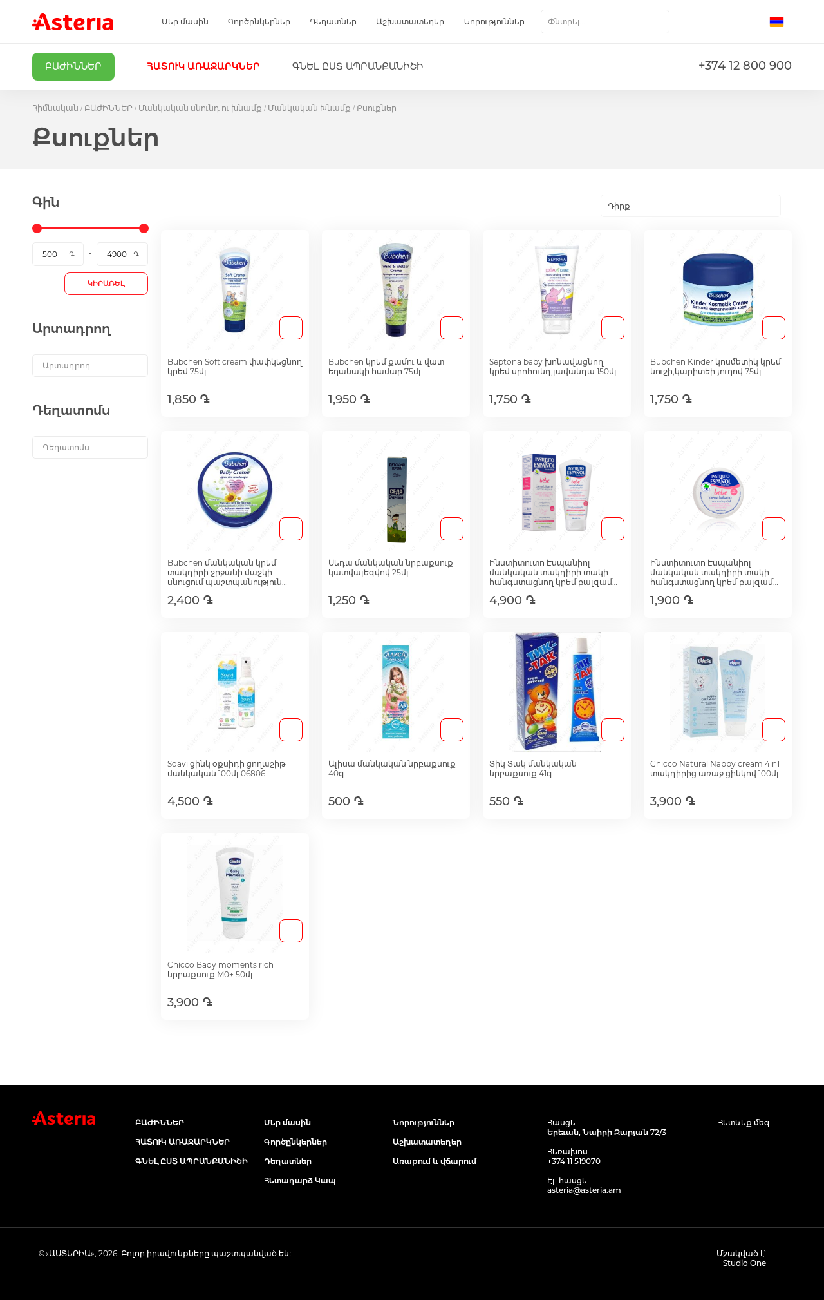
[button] (780, 22)
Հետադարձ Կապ (300, 1180)
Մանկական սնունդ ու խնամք (200, 108)
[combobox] (605, 21)
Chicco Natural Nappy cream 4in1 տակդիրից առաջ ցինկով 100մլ (715, 768)
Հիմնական (55, 108)
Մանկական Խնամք (309, 108)
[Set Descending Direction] (792, 206)
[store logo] (72, 21)
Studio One (744, 1263)
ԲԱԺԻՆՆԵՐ (108, 108)
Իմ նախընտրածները (725, 21)
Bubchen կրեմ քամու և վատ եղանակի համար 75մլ (386, 366)
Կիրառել (106, 283)
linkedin (784, 1147)
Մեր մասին (185, 21)
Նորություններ (494, 21)
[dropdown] (90, 365)
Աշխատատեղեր (410, 21)
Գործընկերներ (259, 21)
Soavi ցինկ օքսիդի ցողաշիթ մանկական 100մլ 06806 (226, 768)
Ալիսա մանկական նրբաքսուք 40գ (392, 768)
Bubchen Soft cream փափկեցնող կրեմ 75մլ (234, 366)
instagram (755, 1147)
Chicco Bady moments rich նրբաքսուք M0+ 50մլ (220, 969)
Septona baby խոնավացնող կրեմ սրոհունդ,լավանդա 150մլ (553, 366)
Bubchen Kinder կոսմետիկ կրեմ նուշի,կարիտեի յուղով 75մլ (715, 366)
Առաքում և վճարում (434, 1161)
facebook (726, 1147)
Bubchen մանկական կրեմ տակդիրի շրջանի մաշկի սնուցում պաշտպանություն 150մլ (224, 572)
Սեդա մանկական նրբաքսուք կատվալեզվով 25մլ (390, 567)
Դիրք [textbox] (619, 206)
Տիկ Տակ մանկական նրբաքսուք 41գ (533, 768)
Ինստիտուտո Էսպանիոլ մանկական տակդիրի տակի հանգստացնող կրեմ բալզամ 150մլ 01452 (550, 572)
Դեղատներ (333, 21)
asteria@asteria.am (584, 1190)
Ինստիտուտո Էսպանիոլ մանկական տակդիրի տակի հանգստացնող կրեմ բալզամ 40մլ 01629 (711, 572)
